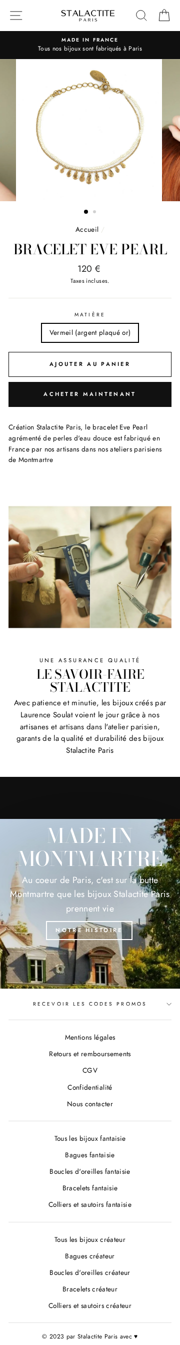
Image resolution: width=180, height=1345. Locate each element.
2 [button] (95, 212)
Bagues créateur (89, 1256)
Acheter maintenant (90, 394)
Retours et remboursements (90, 1054)
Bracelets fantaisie (90, 1188)
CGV (90, 1070)
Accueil (87, 229)
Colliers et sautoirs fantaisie (90, 1204)
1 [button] (86, 212)
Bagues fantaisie (89, 1155)
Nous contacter (90, 1104)
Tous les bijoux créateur (90, 1239)
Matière (89, 314)
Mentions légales (90, 1037)
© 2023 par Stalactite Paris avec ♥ (90, 1336)
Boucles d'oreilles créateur (90, 1272)
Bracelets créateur (90, 1289)
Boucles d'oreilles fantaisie (90, 1171)
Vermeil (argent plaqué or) (90, 332)
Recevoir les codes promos (90, 1004)
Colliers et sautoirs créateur (90, 1305)
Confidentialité (90, 1087)
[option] (90, 45)
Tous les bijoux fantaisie (90, 1138)
